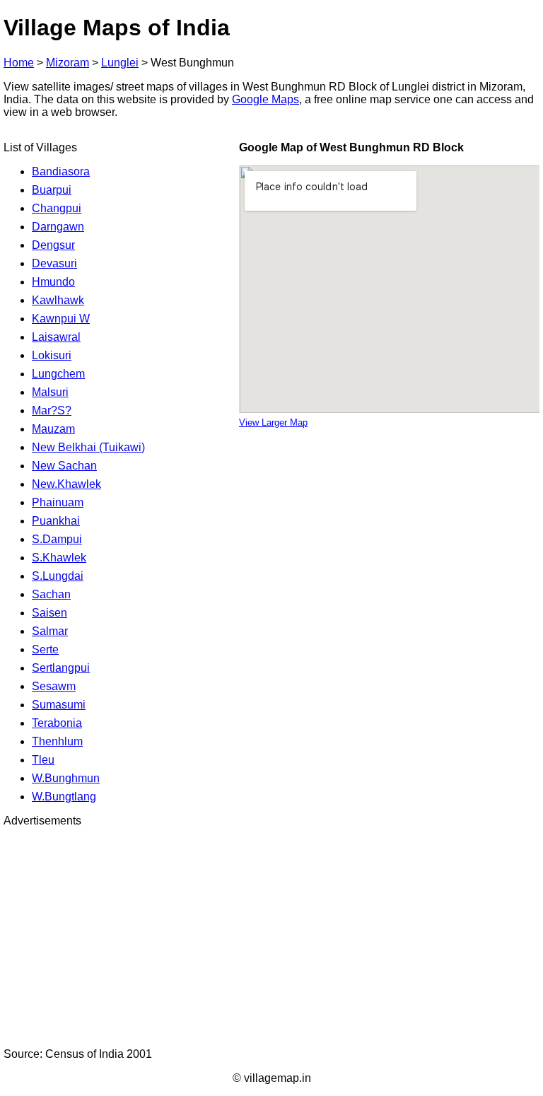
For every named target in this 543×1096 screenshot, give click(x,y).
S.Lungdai (57, 576)
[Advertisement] (271, 938)
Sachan (51, 594)
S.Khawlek (59, 558)
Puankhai (56, 521)
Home (19, 63)
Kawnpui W (61, 319)
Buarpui (51, 190)
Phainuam (57, 502)
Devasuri (54, 263)
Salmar (50, 631)
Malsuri (50, 392)
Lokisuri (51, 355)
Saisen (49, 613)
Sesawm (54, 686)
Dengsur (53, 245)
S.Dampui (57, 539)
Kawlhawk (58, 300)
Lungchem (58, 374)
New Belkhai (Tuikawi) (88, 447)
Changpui (56, 208)
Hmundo (53, 282)
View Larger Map (273, 422)
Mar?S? (51, 410)
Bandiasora (61, 171)
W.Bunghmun (66, 778)
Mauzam (53, 429)
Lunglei (120, 63)
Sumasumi (59, 705)
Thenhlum (57, 741)
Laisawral (56, 337)
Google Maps (265, 99)
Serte (45, 649)
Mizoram (67, 63)
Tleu (43, 760)
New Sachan (64, 466)
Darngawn (58, 227)
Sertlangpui (61, 668)
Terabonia (57, 723)
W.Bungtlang (64, 797)
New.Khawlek (66, 484)
